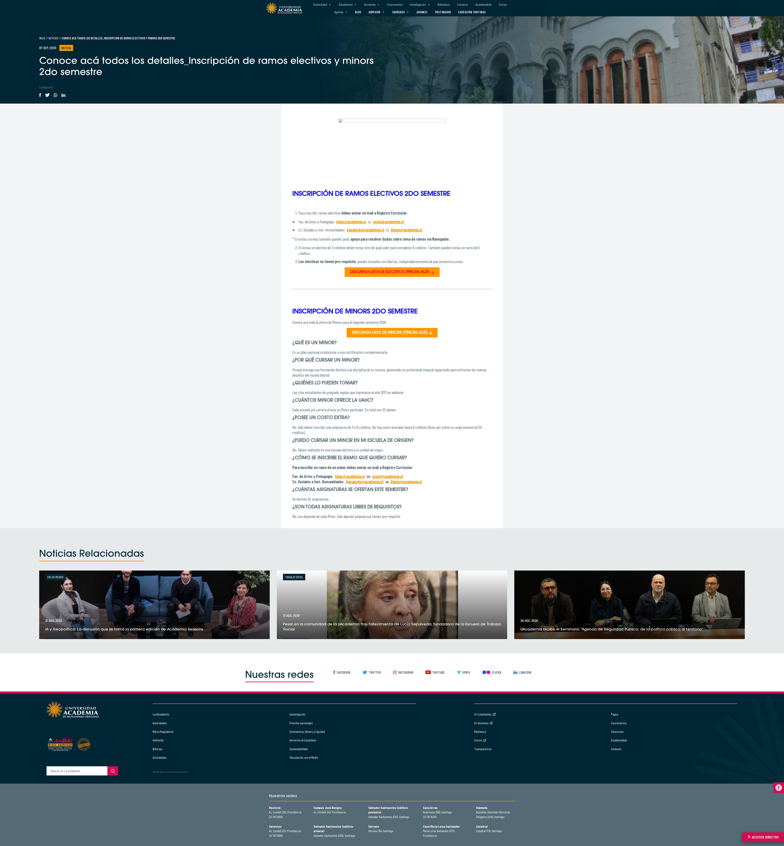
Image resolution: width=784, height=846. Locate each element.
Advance (422, 12)
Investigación (418, 4)
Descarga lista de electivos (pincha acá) (390, 272)
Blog (358, 12)
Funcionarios (394, 4)
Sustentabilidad (299, 749)
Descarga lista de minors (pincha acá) (390, 332)
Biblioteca (444, 4)
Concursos (617, 731)
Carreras (398, 12)
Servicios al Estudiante (303, 740)
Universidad (320, 4)
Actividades (159, 757)
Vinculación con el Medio (304, 757)
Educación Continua (472, 12)
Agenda (338, 12)
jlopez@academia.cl (406, 229)
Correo (503, 4)
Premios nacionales (301, 723)
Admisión (374, 12)
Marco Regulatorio (163, 731)
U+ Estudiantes (483, 714)
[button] (778, 787)
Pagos (614, 714)
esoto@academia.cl (388, 221)
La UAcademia (161, 714)
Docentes (369, 4)
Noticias (53, 38)
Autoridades (160, 723)
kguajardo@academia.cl (365, 229)
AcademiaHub (484, 4)
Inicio (42, 38)
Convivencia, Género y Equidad (307, 731)
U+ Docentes (481, 723)
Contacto (462, 4)
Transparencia (482, 749)
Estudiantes (346, 4)
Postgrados (443, 12)
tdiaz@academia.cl (351, 221)
